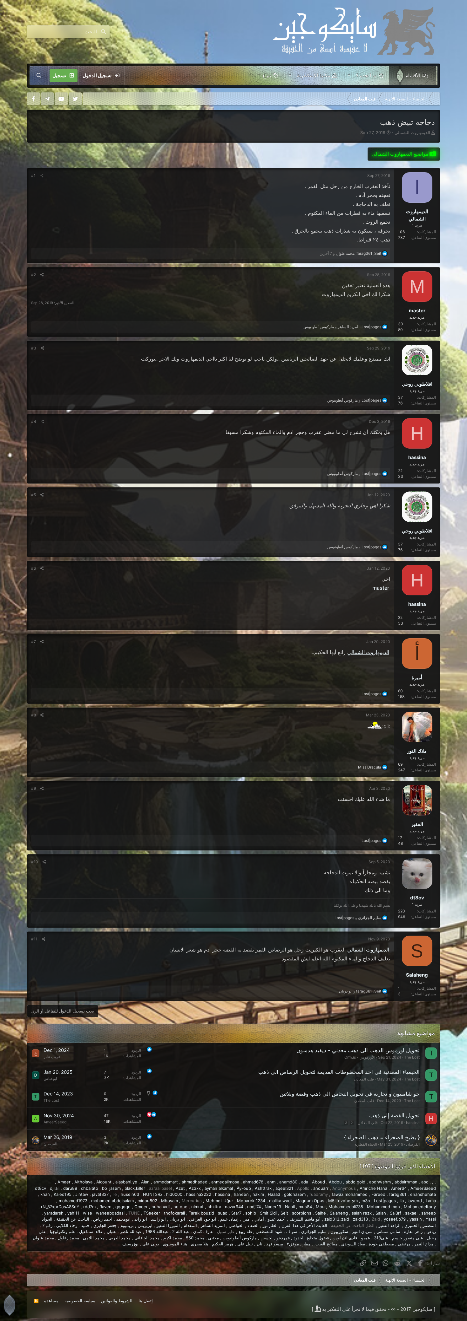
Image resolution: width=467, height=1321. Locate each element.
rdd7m (89, 1206)
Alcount (104, 1181)
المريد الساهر (213, 1225)
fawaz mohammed (350, 1194)
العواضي (236, 1225)
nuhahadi (161, 1206)
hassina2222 (198, 1194)
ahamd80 (288, 1181)
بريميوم (127, 1225)
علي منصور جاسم (407, 1237)
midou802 (147, 1200)
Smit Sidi (268, 1213)
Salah (381, 1213)
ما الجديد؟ (366, 75)
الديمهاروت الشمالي (412, 132)
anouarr (320, 1188)
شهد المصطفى (269, 1231)
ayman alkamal (219, 1188)
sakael (411, 1213)
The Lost (412, 1057)
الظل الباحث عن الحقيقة (353, 1225)
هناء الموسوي (175, 1243)
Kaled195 (62, 1194)
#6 (33, 568)
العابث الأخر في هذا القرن (304, 1225)
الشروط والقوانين (116, 1300)
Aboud (318, 1181)
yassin (415, 1219)
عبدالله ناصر (131, 1231)
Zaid (376, 1219)
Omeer (141, 1206)
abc (424, 1181)
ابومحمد (123, 1219)
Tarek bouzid (201, 1213)
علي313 (381, 1237)
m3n (366, 1200)
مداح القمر (423, 1243)
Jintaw (81, 1194)
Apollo (303, 1188)
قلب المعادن (364, 1079)
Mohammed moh (383, 1206)
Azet (180, 1188)
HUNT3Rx (152, 1194)
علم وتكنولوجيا (62, 1231)
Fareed (378, 1194)
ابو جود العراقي (202, 1219)
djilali (54, 1188)
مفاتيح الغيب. (325, 1243)
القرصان (413, 1144)
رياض (431, 1231)
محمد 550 (195, 1237)
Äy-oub (244, 1188)
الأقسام (412, 75)
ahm (271, 1181)
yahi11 (73, 1213)
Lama (431, 1200)
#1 (33, 175)
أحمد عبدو (277, 1219)
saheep (428, 1213)
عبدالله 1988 (157, 1231)
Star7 (236, 1213)
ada (304, 1181)
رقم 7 (47, 1225)
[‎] (435, 98)
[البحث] (39, 75)
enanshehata (423, 1194)
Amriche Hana (373, 1188)
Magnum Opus (309, 1200)
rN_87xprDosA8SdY (60, 1206)
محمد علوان (43, 1237)
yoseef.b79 (395, 1219)
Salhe (320, 1213)
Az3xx (195, 1188)
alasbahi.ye (126, 1181)
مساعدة (51, 1300)
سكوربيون (339, 1231)
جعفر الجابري (105, 1225)
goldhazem (295, 1194)
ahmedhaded (194, 1181)
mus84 (305, 1206)
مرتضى (404, 1243)
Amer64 (399, 1188)
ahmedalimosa (225, 1181)
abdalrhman (406, 1181)
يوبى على (150, 1243)
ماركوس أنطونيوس (240, 1237)
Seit (284, 1213)
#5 (33, 494)
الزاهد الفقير (389, 1225)
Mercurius (192, 1200)
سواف (291, 1231)
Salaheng (339, 1213)
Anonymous (344, 1188)
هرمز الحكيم (223, 1243)
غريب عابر (52, 1056)
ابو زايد (140, 1219)
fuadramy (318, 1194)
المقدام (190, 1225)
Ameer (64, 1181)
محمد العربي (119, 1237)
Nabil (290, 1206)
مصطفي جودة (381, 1243)
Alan (145, 1181)
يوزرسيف (130, 1243)
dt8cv (40, 1188)
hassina (413, 1122)
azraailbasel (160, 1188)
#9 (33, 788)
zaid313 (360, 1219)
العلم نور (270, 1225)
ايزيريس (145, 1225)
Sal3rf (395, 1213)
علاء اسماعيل (91, 1231)
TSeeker (152, 1213)
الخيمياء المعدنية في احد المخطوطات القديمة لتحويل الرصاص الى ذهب (339, 1072)
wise (87, 1213)
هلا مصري (199, 1243)
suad (222, 1213)
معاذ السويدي (353, 1243)
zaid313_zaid (336, 1219)
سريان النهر (362, 1231)
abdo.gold (355, 1181)
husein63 (130, 1194)
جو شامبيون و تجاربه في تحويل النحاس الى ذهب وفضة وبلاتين (350, 1094)
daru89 (70, 1188)
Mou (320, 1206)
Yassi (431, 1219)
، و (342, 326)
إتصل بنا (146, 1300)
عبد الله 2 (180, 1231)
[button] (396, 75)
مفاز (306, 1243)
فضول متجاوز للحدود (311, 1237)
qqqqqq (123, 1206)
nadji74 (254, 1206)
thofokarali (174, 1213)
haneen (241, 1194)
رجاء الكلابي (66, 1225)
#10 (34, 861)
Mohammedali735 (345, 1206)
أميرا (246, 1219)
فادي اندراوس (345, 1237)
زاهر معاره (413, 1231)
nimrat (197, 1206)
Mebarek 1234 (251, 1200)
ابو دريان (177, 1219)
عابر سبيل (226, 1231)
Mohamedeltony (420, 1206)
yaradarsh (54, 1213)
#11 (34, 939)
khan (45, 1194)
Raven (105, 1206)
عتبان (111, 1231)
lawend (415, 1200)
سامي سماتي (388, 1231)
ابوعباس (50, 1078)
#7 (33, 641)
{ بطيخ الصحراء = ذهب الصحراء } (382, 1137)
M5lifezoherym (343, 1200)
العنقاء (253, 1225)
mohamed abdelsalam (112, 1200)
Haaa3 (274, 1194)
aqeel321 (284, 1188)
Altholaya (83, 1181)
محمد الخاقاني (146, 1237)
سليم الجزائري (314, 1231)
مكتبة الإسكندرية (313, 75)
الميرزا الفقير (168, 1225)
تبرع (267, 75)
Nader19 (273, 1206)
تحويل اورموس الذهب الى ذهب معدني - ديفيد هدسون (358, 1050)
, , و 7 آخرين (350, 253)
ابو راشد (158, 1219)
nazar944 (234, 1206)
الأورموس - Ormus (359, 1057)
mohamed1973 (73, 1200)
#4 (33, 421)
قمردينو (283, 1237)
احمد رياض (102, 1219)
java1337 (100, 1194)
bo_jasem (111, 1188)
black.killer (135, 1188)
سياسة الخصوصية (79, 1300)
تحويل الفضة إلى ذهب (394, 1115)
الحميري (411, 1225)
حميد (85, 1225)
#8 (33, 715)
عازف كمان (203, 1231)
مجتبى (213, 1237)
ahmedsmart (165, 1181)
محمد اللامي (94, 1237)
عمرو (365, 1237)
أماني (259, 1219)
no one (180, 1206)
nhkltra (214, 1206)
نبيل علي (245, 1243)
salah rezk (362, 1213)
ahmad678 (253, 1181)
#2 (33, 274)
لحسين (267, 1237)
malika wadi (280, 1200)
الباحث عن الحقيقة (72, 1219)
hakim (258, 1194)
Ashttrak (263, 1188)
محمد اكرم (172, 1237)
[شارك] (42, 176)
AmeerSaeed (55, 1122)
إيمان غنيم (229, 1219)
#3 (33, 348)
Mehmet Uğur (219, 1200)
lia (402, 1200)
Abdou (335, 1181)
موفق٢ (293, 1243)
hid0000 (174, 1194)
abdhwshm (380, 1181)
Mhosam (169, 1200)
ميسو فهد (274, 1243)
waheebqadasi (110, 1213)
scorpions (301, 1213)
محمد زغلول (68, 1237)
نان (259, 1243)
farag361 (397, 1194)
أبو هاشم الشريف (305, 1219)
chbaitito (89, 1188)
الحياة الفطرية (366, 1144)
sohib (250, 1213)
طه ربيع (245, 1231)
